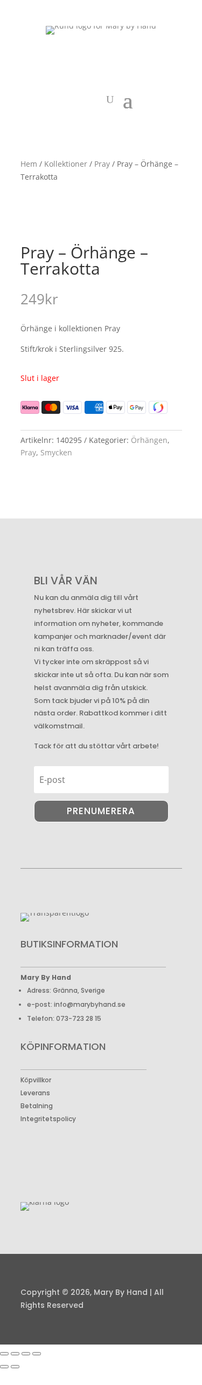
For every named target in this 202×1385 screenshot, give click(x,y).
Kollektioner (65, 164)
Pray (102, 164)
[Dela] (26, 1353)
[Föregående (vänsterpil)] (4, 1366)
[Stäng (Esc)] (36, 1353)
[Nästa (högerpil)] (15, 1366)
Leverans (35, 1092)
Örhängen (149, 440)
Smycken (56, 452)
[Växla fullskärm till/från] (15, 1353)
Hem (28, 164)
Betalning (36, 1105)
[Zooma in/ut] (4, 1353)
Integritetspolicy (48, 1118)
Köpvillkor (35, 1079)
